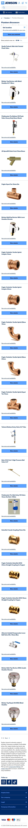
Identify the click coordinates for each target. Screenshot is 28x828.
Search (3, 7)
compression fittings (14, 767)
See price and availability (9, 67)
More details (14, 72)
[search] (14, 7)
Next (6, 738)
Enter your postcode (14, 34)
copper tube (4, 768)
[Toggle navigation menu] (26, 3)
